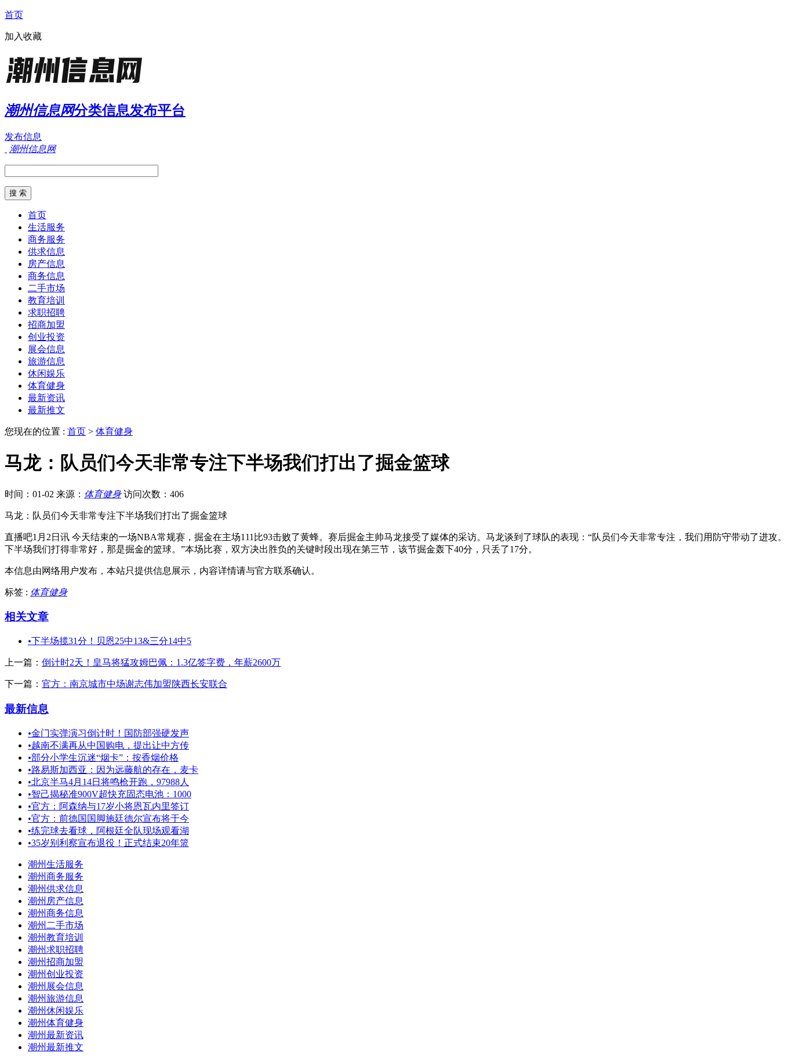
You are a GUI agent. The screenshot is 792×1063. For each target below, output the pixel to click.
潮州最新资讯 (55, 1035)
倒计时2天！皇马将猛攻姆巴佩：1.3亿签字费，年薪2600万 (161, 662)
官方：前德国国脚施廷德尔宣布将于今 (108, 818)
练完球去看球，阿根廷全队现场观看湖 (108, 831)
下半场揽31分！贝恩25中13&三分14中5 (109, 641)
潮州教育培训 (55, 937)
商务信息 (46, 276)
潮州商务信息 (55, 913)
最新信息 (27, 709)
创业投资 (46, 337)
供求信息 (46, 251)
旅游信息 (46, 361)
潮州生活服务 (55, 864)
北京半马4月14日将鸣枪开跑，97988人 (108, 782)
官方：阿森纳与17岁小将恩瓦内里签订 (108, 806)
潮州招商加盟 (55, 962)
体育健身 (46, 386)
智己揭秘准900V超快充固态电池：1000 (109, 794)
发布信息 (23, 137)
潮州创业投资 (55, 974)
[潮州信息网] (77, 84)
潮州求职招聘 (55, 949)
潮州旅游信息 (55, 998)
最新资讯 (46, 398)
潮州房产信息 (55, 901)
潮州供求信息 (55, 889)
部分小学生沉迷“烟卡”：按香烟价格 (103, 757)
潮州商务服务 (55, 876)
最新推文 (46, 410)
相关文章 (27, 616)
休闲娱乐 (46, 373)
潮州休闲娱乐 (55, 1010)
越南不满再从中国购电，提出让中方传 (108, 745)
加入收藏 (23, 36)
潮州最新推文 (55, 1047)
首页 (14, 15)
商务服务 (46, 239)
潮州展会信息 (55, 986)
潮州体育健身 (55, 1023)
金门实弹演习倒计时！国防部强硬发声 (108, 733)
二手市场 (46, 288)
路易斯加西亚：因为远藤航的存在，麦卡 (113, 770)
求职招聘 (46, 312)
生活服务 (46, 227)
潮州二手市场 (55, 925)
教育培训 (46, 300)
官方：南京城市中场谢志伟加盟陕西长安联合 (134, 684)
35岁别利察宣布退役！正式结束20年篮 (108, 843)
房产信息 (46, 264)
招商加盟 (46, 325)
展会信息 (46, 349)
